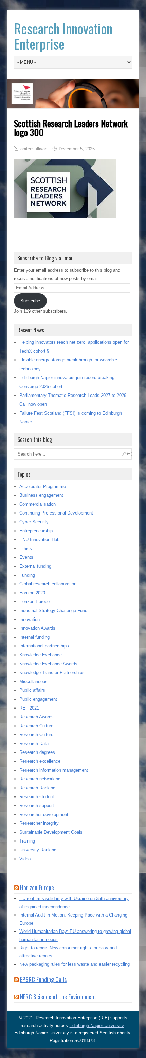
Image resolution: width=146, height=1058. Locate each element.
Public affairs (32, 690)
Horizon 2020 (32, 592)
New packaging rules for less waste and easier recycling (74, 964)
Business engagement (41, 495)
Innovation (29, 619)
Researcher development (43, 814)
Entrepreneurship (36, 530)
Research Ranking (37, 787)
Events (26, 557)
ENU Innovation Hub (39, 539)
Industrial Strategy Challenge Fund (53, 610)
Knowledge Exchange (40, 654)
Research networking (39, 778)
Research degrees (37, 752)
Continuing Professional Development (56, 513)
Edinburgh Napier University (96, 1025)
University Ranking (37, 849)
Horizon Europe (34, 601)
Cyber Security (34, 521)
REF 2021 (29, 708)
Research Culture (36, 725)
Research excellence (39, 761)
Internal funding (34, 637)
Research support (36, 805)
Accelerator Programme (42, 486)
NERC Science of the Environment (58, 996)
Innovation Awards (37, 628)
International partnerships (44, 646)
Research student (36, 796)
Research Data (34, 743)
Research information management (53, 770)
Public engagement (38, 699)
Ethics (25, 548)
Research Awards (36, 716)
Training (27, 841)
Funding (27, 575)
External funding (35, 566)
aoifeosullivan (33, 148)
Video (25, 858)
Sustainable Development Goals (51, 832)
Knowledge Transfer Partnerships (52, 672)
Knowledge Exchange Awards (48, 663)
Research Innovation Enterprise (63, 36)
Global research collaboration (47, 583)
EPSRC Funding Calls (43, 979)
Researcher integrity (39, 823)
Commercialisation (37, 504)
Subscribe (30, 300)
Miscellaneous (33, 681)
